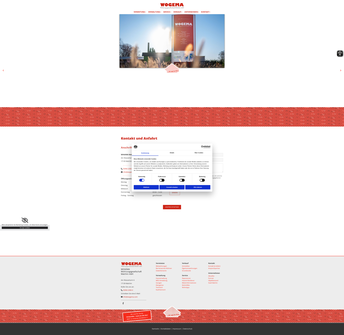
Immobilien (186, 266)
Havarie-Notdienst (188, 281)
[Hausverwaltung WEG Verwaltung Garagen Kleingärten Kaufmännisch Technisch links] (160, 12)
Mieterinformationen (189, 283)
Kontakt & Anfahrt (214, 266)
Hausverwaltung (161, 278)
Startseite (155, 329)
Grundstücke (186, 271)
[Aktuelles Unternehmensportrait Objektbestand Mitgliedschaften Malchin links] (198, 12)
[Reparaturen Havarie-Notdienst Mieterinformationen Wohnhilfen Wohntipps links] (170, 12)
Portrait (211, 278)
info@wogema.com (130, 172)
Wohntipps (185, 287)
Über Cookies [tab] (199, 153)
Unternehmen (191, 12)
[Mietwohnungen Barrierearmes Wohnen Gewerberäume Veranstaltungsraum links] (145, 12)
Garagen (159, 283)
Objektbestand (213, 281)
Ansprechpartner (214, 268)
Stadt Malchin (213, 283)
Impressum (177, 329)
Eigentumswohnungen (189, 268)
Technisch (159, 287)
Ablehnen (146, 187)
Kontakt (205, 12)
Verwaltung (154, 12)
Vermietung (139, 12)
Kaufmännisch (161, 290)
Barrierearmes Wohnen (164, 268)
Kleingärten (160, 285)
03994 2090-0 (128, 169)
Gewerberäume (161, 271)
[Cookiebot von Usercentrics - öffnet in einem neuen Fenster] (202, 147)
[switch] (161, 180)
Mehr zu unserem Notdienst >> (137, 318)
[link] (140, 12)
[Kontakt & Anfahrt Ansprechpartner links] (209, 12)
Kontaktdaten (166, 329)
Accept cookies (25, 228)
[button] (172, 207)
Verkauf (177, 12)
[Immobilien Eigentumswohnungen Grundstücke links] (181, 12)
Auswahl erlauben (172, 187)
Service (166, 12)
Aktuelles (211, 276)
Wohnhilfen (186, 285)
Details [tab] (172, 153)
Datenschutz (187, 329)
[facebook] (123, 303)
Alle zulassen (198, 187)
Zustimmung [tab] (145, 153)
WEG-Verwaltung (161, 281)
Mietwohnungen (161, 266)
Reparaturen (186, 278)
